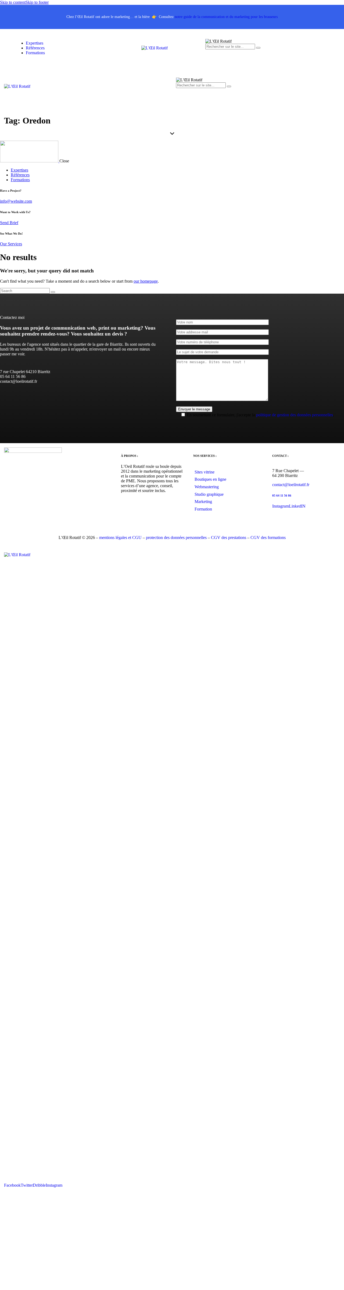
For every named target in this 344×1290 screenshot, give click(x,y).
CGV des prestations (228, 537)
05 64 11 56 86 (281, 495)
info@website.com (16, 201)
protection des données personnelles (176, 537)
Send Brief (9, 222)
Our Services (11, 244)
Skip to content (13, 2)
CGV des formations (268, 537)
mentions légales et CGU (120, 537)
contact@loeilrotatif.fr (290, 484)
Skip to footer (37, 2)
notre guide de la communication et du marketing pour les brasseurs (226, 16)
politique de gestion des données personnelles (294, 415)
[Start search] (53, 292)
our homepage (146, 281)
